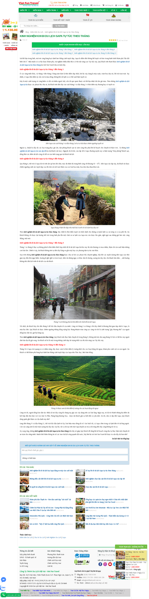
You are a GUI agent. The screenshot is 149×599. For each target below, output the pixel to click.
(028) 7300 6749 (90, 574)
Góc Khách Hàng (53, 551)
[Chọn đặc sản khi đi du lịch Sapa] (80, 488)
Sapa (64, 537)
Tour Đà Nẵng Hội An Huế (50, 595)
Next (128, 17)
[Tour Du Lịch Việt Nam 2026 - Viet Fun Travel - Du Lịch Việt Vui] (29, 3)
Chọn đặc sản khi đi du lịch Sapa (97, 487)
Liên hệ (124, 10)
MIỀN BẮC (65, 10)
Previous (20, 17)
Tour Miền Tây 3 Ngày (116, 590)
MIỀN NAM (37, 10)
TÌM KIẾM (60, 26)
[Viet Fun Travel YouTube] (109, 564)
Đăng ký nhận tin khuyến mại (108, 551)
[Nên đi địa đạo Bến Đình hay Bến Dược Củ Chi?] (80, 526)
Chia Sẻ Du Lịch (39, 537)
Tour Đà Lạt (24, 595)
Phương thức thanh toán (55, 554)
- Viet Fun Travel (50, 586)
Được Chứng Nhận (81, 551)
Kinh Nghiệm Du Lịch (53, 537)
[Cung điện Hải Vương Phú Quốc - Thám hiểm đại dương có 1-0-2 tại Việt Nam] (80, 517)
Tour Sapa (118, 593)
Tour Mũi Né (35, 595)
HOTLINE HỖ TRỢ (13, 595)
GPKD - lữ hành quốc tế (28, 557)
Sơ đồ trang (24, 566)
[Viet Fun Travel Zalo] (114, 564)
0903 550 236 (99, 577)
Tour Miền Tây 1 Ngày (60, 590)
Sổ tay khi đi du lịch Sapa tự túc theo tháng (101, 470)
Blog (76, 5)
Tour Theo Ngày (80, 10)
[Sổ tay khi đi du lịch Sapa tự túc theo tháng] (80, 472)
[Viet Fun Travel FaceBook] (99, 564)
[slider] (113, 40)
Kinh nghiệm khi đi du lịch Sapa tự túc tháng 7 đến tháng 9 (52, 53)
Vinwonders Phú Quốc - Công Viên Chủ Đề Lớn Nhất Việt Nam (51, 516)
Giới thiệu (85, 5)
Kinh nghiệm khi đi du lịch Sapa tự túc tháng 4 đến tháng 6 (94, 49)
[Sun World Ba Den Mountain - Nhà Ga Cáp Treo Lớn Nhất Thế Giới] (80, 509)
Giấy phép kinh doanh (27, 554)
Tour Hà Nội (108, 593)
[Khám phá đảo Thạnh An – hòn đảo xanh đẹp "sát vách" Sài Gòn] (24, 501)
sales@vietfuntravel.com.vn (91, 580)
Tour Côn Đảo (98, 593)
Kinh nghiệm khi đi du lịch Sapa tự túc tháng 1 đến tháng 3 (52, 49)
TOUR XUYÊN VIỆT (99, 10)
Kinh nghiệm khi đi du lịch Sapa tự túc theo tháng (62, 32)
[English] (127, 5)
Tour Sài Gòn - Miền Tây (28, 593)
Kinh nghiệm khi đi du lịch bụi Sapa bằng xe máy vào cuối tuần (51, 470)
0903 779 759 (88, 577)
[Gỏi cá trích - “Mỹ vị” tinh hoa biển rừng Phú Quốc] (24, 526)
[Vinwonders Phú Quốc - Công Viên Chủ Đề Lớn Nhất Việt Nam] (24, 517)
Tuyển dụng (24, 563)
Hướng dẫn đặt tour (54, 557)
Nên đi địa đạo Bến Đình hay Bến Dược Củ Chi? (102, 524)
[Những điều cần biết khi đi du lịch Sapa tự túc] (24, 480)
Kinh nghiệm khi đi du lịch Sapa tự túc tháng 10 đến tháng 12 (95, 53)
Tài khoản (120, 5)
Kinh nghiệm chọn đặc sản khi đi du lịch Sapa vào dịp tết (105, 479)
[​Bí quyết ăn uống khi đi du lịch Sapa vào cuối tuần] (24, 488)
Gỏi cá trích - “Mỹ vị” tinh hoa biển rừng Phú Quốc (47, 524)
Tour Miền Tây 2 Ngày (99, 590)
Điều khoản (96, 5)
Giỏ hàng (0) (109, 5)
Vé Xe (113, 10)
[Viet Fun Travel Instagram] (104, 564)
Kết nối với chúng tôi (105, 560)
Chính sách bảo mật (54, 560)
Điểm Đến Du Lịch (36, 32)
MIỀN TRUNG (51, 10)
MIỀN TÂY (24, 10)
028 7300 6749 (59, 2)
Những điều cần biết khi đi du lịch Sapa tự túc (45, 479)
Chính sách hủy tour (54, 563)
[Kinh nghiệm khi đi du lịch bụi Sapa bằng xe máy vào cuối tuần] (24, 472)
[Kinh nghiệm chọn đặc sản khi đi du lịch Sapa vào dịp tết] (80, 480)
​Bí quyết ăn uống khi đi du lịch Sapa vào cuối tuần (47, 487)
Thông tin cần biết (26, 551)
